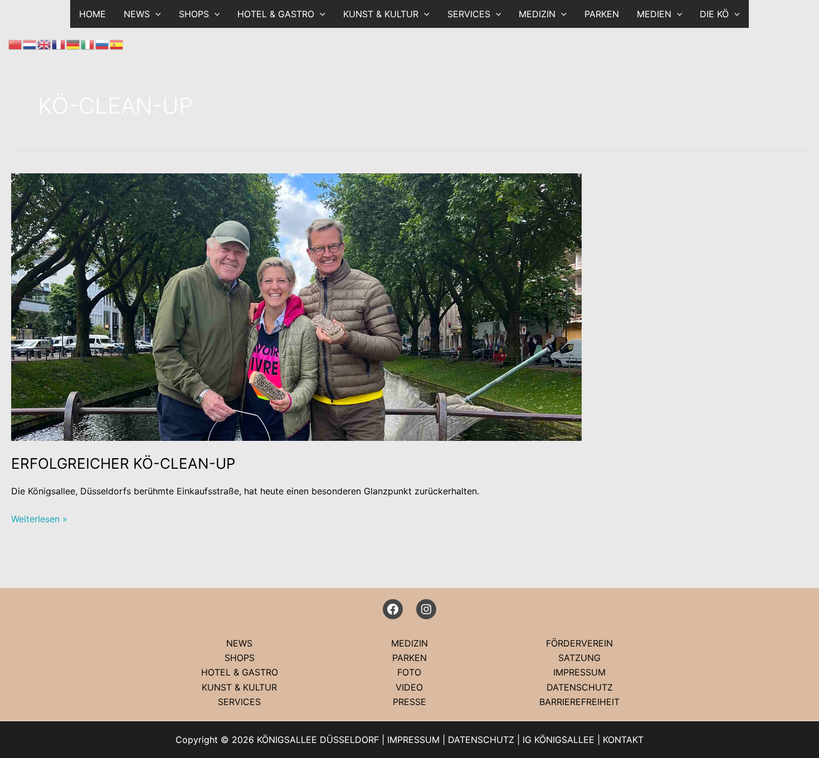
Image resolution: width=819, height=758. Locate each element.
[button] (155, 14)
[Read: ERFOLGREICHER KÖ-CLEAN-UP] (296, 306)
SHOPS (194, 14)
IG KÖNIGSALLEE (558, 739)
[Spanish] (117, 43)
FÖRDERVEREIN (579, 643)
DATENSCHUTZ (580, 687)
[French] (59, 43)
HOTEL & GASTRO (275, 14)
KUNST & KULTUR (380, 14)
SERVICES (468, 14)
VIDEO (409, 687)
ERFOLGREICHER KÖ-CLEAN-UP (123, 463)
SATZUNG (579, 657)
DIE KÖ (714, 14)
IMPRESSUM (579, 672)
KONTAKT (623, 739)
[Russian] (102, 43)
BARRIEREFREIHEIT (579, 701)
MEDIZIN (537, 14)
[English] (44, 43)
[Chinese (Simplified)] (15, 43)
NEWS (239, 643)
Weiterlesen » (39, 519)
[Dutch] (30, 43)
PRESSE (409, 701)
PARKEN (601, 14)
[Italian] (88, 43)
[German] (73, 43)
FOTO (409, 672)
